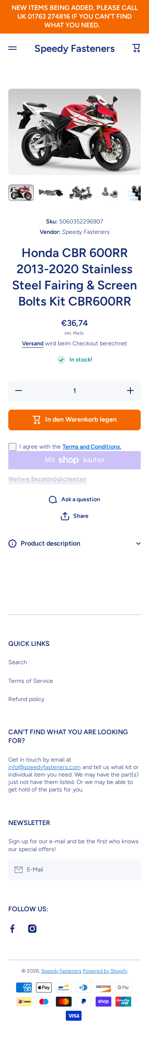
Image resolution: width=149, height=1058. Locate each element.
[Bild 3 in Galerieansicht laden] (81, 192)
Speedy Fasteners (61, 971)
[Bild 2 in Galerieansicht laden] (51, 192)
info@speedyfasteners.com (44, 767)
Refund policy (26, 699)
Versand (32, 343)
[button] (75, 516)
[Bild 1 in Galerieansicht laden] (21, 192)
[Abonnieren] (130, 869)
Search (17, 662)
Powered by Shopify (105, 971)
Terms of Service (30, 680)
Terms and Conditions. (91, 446)
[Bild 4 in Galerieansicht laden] (110, 192)
